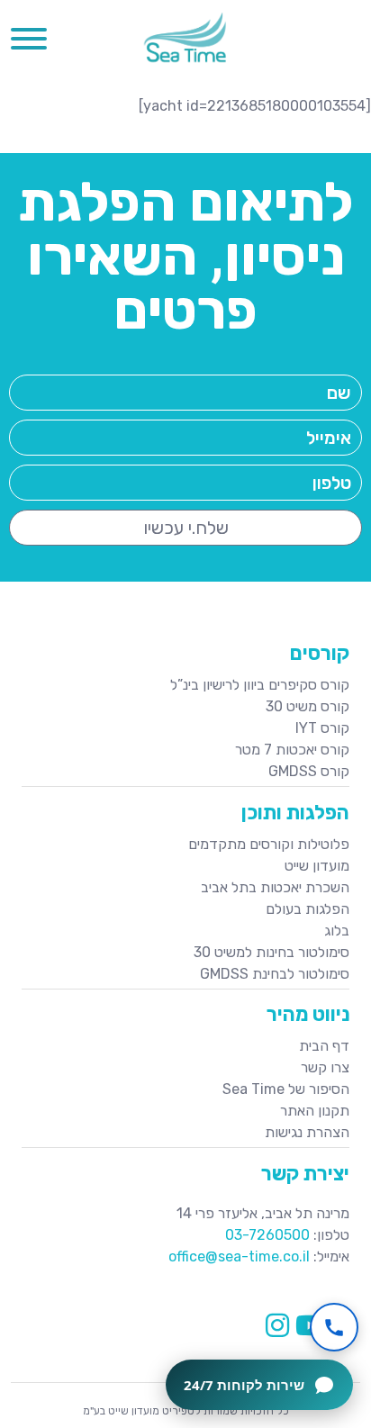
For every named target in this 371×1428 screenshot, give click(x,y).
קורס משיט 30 (307, 706)
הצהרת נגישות (307, 1132)
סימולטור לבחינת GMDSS (274, 973)
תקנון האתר (314, 1110)
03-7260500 (267, 1234)
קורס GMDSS (308, 771)
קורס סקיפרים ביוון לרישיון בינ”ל (259, 684)
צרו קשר (325, 1067)
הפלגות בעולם (307, 908)
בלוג (336, 930)
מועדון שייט (317, 865)
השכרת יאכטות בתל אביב (275, 887)
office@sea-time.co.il (239, 1256)
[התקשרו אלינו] (334, 1327)
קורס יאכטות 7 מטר (292, 749)
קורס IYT (322, 728)
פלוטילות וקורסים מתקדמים (268, 844)
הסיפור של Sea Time (285, 1089)
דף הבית (324, 1045)
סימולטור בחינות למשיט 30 (271, 952)
